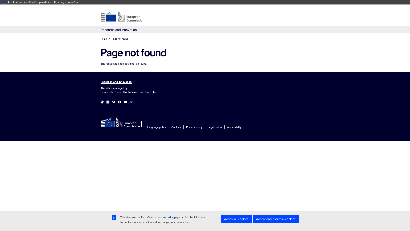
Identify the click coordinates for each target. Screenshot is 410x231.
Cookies (176, 127)
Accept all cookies (236, 219)
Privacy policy (194, 127)
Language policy (156, 127)
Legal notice (215, 127)
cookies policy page (168, 217)
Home (104, 38)
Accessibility (234, 127)
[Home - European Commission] (126, 16)
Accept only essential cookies (275, 219)
